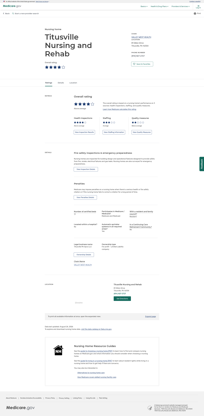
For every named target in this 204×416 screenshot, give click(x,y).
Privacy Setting (64, 398)
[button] (197, 13)
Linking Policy (77, 398)
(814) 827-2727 (138, 56)
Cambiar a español (194, 1)
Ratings (48, 83)
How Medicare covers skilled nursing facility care (96, 377)
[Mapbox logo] (79, 303)
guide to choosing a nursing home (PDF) (96, 351)
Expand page (150, 316)
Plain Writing (103, 398)
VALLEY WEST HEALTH (141, 37)
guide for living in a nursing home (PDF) (96, 361)
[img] (55, 67)
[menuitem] (144, 6)
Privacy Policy (50, 398)
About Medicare (11, 398)
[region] (92, 294)
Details (61, 83)
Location (73, 83)
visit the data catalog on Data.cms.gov (96, 329)
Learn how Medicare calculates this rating (119, 109)
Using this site (90, 398)
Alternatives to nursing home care (91, 373)
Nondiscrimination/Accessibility (31, 398)
